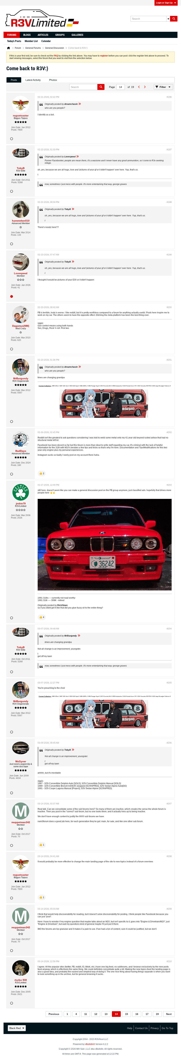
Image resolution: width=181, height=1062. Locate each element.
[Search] (173, 19)
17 (147, 1014)
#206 (169, 743)
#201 (169, 360)
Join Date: (16, 127)
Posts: (14, 130)
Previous (54, 1014)
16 (136, 1014)
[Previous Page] (139, 87)
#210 (169, 961)
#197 (169, 149)
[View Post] (79, 104)
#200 (169, 307)
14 (116, 1014)
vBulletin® (90, 1044)
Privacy (155, 1028)
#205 (169, 682)
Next (169, 1014)
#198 (169, 202)
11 (85, 1014)
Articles (43, 35)
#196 (169, 97)
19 (157, 1014)
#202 (169, 432)
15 (126, 1014)
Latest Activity (33, 80)
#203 (169, 485)
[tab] (14, 80)
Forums (11, 35)
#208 (169, 856)
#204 (169, 628)
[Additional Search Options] (168, 19)
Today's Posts (14, 41)
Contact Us (141, 1028)
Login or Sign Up (164, 3)
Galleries (77, 35)
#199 (169, 255)
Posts (14, 80)
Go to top (167, 1028)
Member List (31, 41)
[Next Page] (144, 87)
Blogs (27, 35)
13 (106, 1014)
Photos (53, 80)
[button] (42, 473)
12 (95, 1014)
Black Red (15, 1028)
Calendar (46, 41)
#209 (169, 909)
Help (129, 1028)
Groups (60, 35)
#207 (169, 803)
